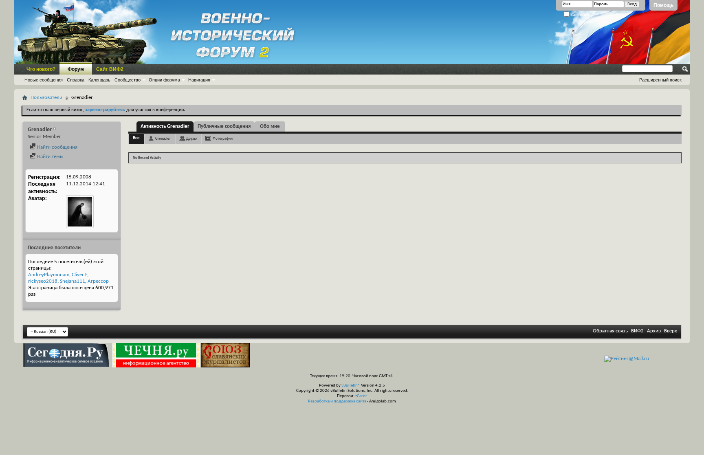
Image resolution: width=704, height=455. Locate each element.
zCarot (361, 396)
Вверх (670, 331)
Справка (75, 79)
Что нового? (40, 69)
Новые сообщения (43, 79)
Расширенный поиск (660, 79)
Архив (654, 331)
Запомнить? (581, 14)
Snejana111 (72, 281)
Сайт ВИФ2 (109, 69)
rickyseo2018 (42, 281)
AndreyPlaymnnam (48, 274)
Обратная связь (610, 331)
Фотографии (223, 139)
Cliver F (79, 274)
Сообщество (127, 79)
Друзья (191, 139)
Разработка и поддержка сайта (337, 401)
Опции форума (164, 79)
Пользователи (46, 97)
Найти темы (50, 156)
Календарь (99, 79)
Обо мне (270, 126)
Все (136, 138)
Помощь (663, 5)
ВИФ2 (637, 331)
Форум (76, 69)
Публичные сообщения (224, 126)
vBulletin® (350, 385)
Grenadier (163, 139)
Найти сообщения (56, 147)
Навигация (199, 79)
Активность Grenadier (165, 126)
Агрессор (98, 281)
